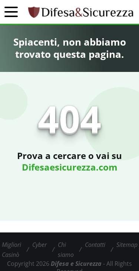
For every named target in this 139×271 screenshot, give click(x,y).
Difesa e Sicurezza (76, 264)
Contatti (95, 245)
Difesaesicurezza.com (70, 167)
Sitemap (127, 245)
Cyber (39, 245)
